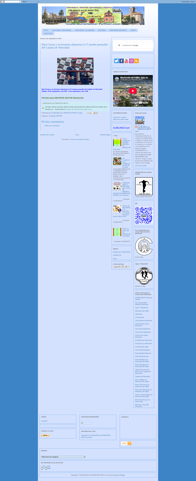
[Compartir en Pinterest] (97, 113)
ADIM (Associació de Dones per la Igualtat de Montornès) (143, 371)
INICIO (46, 30)
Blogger (122, 475)
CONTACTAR (48, 33)
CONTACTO (117, 255)
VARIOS (133, 30)
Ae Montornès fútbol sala (143, 340)
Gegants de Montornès (142, 376)
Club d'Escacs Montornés (143, 343)
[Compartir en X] (92, 113)
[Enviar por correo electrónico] (88, 113)
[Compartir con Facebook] (94, 113)
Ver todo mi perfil (140, 165)
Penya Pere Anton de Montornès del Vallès (142, 385)
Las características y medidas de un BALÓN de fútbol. (126, 162)
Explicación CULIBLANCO (121, 252)
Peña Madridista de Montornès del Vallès (142, 360)
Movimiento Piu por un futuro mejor (142, 400)
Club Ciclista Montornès (143, 332)
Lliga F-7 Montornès (141, 308)
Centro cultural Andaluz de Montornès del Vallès (143, 395)
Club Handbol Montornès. (143, 353)
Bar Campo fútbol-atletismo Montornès (142, 303)
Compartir (44, 421)
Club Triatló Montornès (142, 350)
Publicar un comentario (52, 126)
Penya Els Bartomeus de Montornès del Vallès (143, 390)
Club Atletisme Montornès (143, 320)
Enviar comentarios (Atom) (80, 139)
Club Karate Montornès (142, 329)
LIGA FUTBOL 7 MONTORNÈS (61, 30)
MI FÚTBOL (102, 30)
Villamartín (138, 314)
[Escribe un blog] (90, 113)
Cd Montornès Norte (141, 347)
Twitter (75, 109)
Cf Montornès (139, 317)
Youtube (89, 109)
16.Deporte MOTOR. (55, 116)
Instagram (68, 109)
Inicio (77, 135)
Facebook (82, 109)
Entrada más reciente (47, 135)
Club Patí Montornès (142, 356)
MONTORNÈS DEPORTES (118, 30)
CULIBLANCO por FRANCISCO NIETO (64, 113)
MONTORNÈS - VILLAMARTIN (84, 30)
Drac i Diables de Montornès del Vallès (142, 380)
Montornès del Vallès (142, 311)
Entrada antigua (105, 135)
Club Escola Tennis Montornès (141, 336)
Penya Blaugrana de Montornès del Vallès (142, 365)
